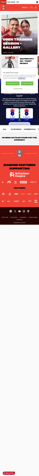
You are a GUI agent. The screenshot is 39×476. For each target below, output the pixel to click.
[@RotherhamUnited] (15, 211)
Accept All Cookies (27, 83)
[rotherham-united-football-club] (28, 211)
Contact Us (19, 219)
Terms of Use (5, 217)
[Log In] (37, 2)
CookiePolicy (22, 78)
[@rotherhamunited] (24, 211)
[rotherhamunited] (11, 211)
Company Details (33, 217)
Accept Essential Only (13, 83)
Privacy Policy (14, 217)
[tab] (3, 2)
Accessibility (23, 217)
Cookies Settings (17, 88)
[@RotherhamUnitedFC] (19, 211)
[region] (19, 80)
